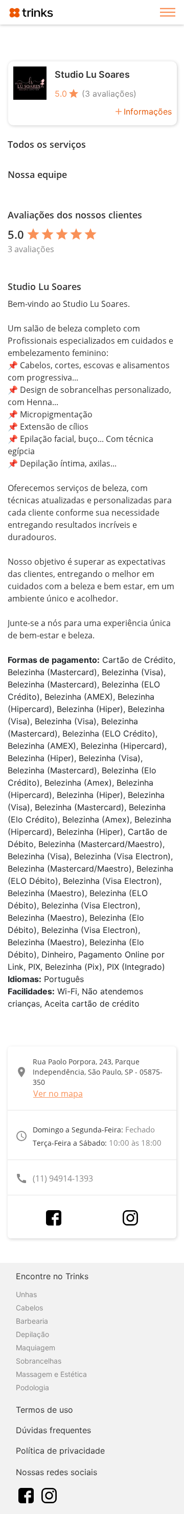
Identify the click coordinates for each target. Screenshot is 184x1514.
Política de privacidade (60, 1450)
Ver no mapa (58, 1093)
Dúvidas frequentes (53, 1430)
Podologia (32, 1387)
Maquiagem (35, 1347)
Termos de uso (44, 1410)
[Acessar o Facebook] (53, 1218)
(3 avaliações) (109, 93)
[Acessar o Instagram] (130, 1218)
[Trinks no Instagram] (49, 1494)
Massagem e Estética (51, 1374)
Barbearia (32, 1321)
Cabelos (29, 1307)
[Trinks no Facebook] (26, 1494)
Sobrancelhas (38, 1360)
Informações (148, 111)
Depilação (32, 1334)
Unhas (26, 1294)
